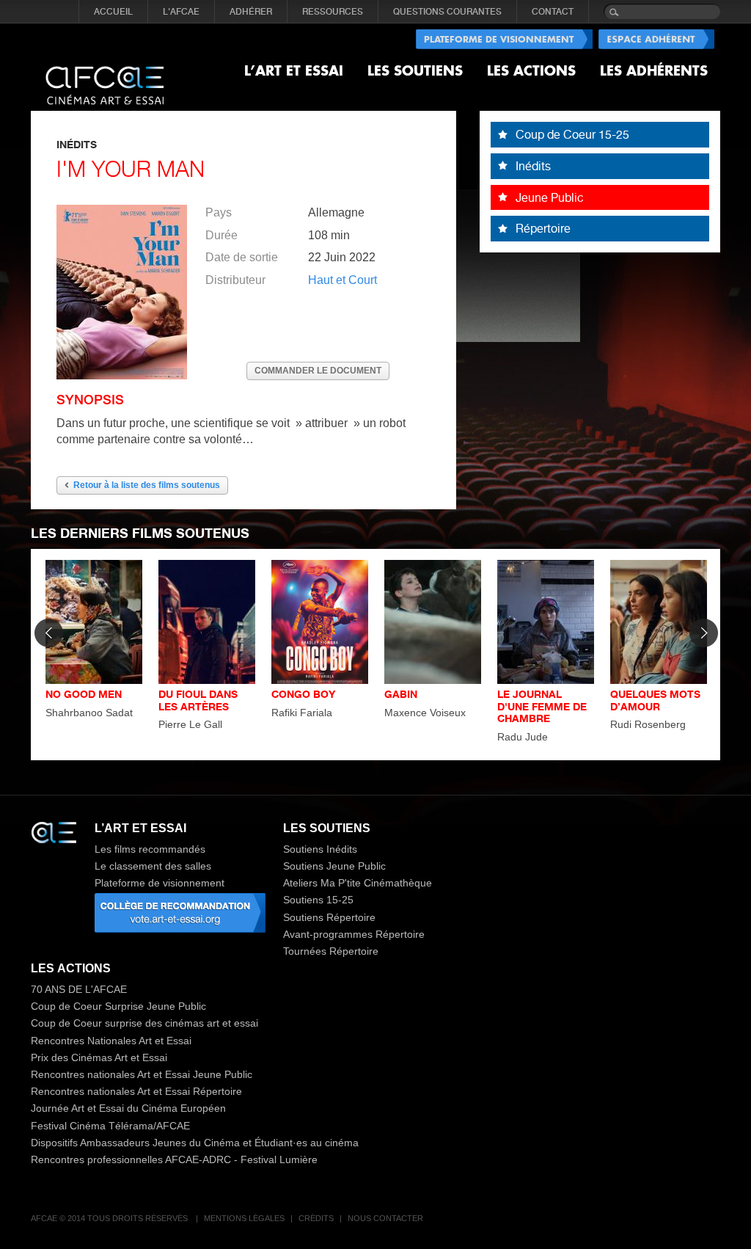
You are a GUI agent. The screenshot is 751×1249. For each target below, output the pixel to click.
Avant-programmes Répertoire (354, 934)
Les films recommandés (150, 849)
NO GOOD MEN (83, 694)
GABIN (400, 694)
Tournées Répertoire (330, 951)
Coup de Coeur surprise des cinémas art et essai (144, 1023)
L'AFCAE (181, 12)
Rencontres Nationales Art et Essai (111, 1040)
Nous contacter (385, 1218)
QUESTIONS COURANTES (447, 12)
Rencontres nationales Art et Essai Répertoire (136, 1091)
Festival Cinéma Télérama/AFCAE (110, 1126)
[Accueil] (104, 73)
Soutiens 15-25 (318, 900)
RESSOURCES (332, 12)
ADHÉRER (251, 12)
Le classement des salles (153, 866)
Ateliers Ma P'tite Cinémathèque (357, 883)
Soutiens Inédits (320, 849)
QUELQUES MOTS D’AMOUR (655, 700)
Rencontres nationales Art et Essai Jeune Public (141, 1074)
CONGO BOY (303, 694)
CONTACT (553, 12)
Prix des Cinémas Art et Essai (99, 1057)
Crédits (316, 1218)
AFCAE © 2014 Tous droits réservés (110, 1218)
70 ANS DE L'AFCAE (79, 989)
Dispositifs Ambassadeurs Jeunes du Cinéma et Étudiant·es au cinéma (195, 1142)
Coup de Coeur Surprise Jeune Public (118, 1006)
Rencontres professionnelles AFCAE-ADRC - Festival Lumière (174, 1159)
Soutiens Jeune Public (334, 866)
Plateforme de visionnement (159, 883)
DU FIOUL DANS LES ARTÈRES (198, 700)
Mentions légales (244, 1218)
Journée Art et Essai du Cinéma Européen (128, 1108)
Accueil (113, 12)
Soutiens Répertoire (329, 917)
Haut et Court (342, 280)
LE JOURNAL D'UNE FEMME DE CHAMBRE (542, 706)
